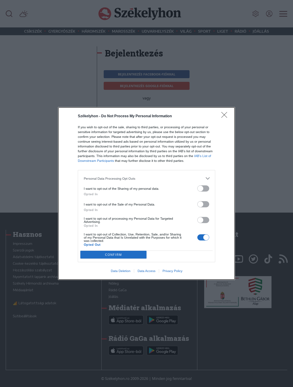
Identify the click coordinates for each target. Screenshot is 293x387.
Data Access (146, 271)
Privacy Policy (172, 271)
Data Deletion (120, 271)
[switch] (203, 188)
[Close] (225, 116)
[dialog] (146, 193)
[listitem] (146, 178)
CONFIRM (113, 254)
